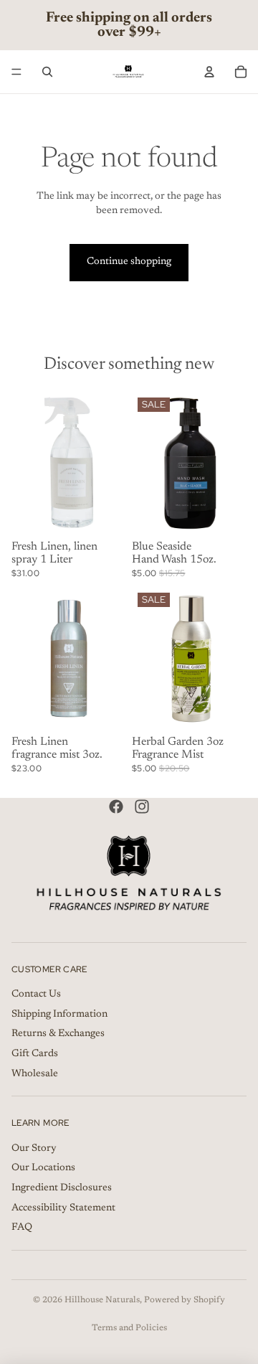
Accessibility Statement (63, 1208)
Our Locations (43, 1169)
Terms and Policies (129, 1328)
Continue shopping (129, 262)
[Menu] (16, 71)
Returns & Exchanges (58, 1035)
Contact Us (36, 995)
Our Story (34, 1149)
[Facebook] (116, 806)
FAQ (21, 1228)
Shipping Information (59, 1015)
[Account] (209, 72)
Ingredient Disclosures (61, 1188)
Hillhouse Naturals (102, 1300)
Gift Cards (34, 1054)
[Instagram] (141, 806)
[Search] (47, 72)
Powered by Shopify (184, 1300)
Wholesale (34, 1074)
